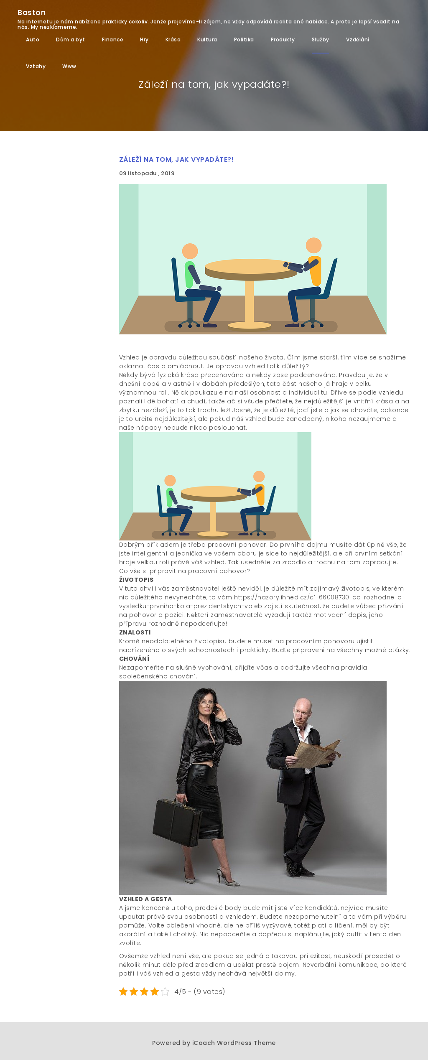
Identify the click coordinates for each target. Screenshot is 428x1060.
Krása (173, 39)
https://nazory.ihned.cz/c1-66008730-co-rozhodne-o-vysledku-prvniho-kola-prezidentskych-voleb (262, 601)
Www (69, 66)
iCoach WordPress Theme (234, 1043)
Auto (32, 39)
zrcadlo (294, 562)
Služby (320, 39)
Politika (244, 39)
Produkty (283, 39)
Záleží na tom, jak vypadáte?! (176, 159)
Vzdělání (357, 39)
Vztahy (36, 66)
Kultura (207, 39)
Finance (113, 39)
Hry (144, 39)
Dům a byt (70, 39)
